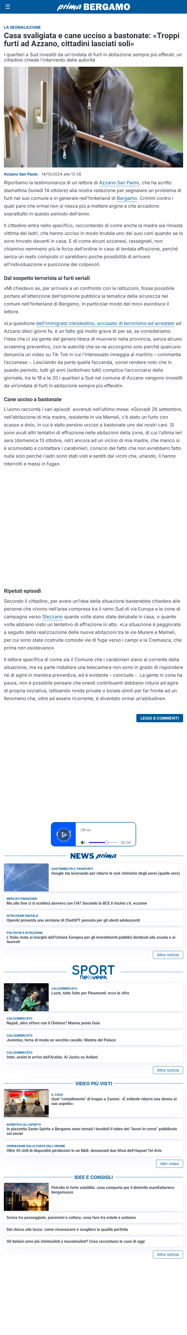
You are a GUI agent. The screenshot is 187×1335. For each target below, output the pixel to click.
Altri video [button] (169, 1163)
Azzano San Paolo (119, 182)
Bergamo (127, 198)
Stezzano (52, 617)
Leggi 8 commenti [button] (159, 718)
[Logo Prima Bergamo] (93, 7)
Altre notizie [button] (168, 954)
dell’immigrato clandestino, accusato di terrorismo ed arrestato (105, 323)
